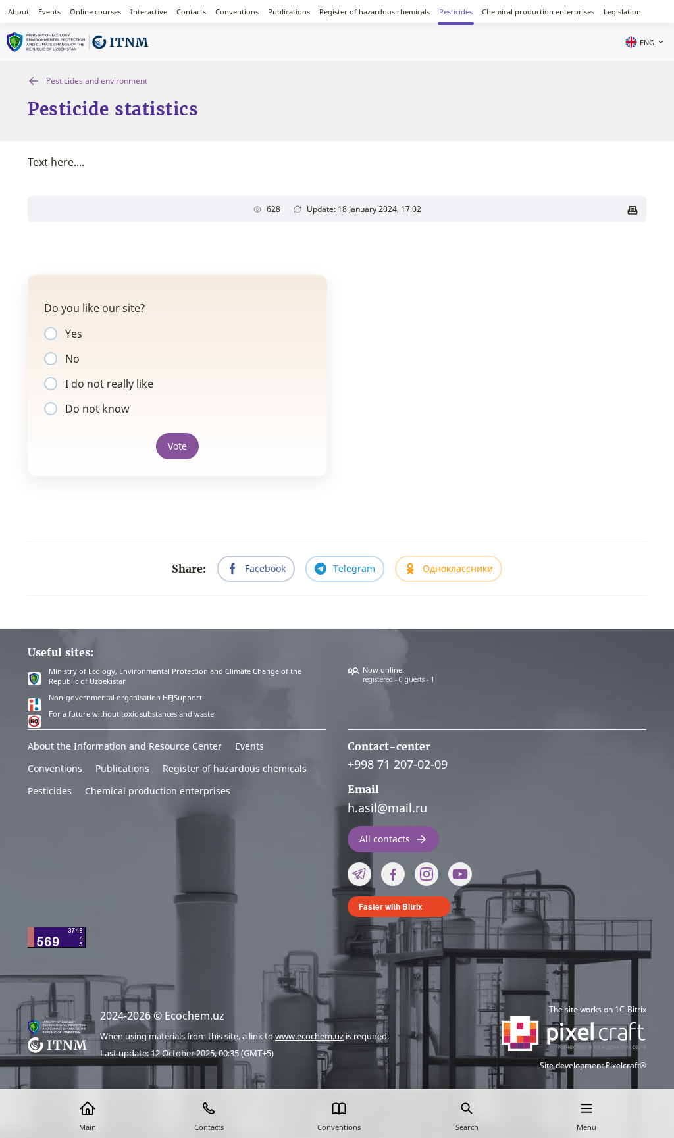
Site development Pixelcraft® (593, 1065)
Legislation (622, 11)
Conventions (237, 11)
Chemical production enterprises (538, 11)
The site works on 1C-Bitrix (597, 1009)
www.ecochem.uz (309, 1036)
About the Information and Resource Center (125, 746)
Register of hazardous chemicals (374, 11)
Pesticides (456, 11)
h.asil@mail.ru (387, 807)
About (18, 11)
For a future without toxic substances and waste (131, 714)
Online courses (95, 11)
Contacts (191, 11)
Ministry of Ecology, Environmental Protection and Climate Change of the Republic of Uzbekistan (175, 676)
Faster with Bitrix (391, 906)
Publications (289, 11)
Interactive (148, 11)
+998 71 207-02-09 (398, 764)
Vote (177, 446)
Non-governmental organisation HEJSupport (125, 697)
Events (49, 11)
